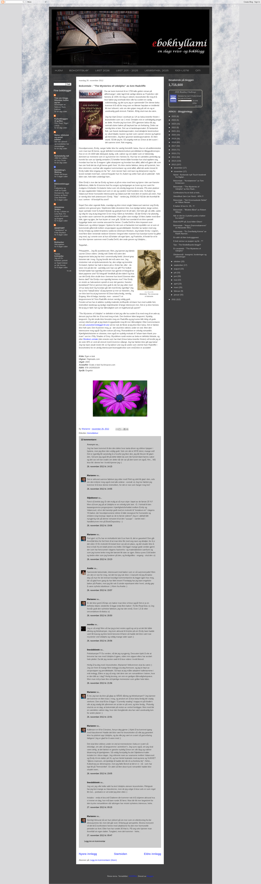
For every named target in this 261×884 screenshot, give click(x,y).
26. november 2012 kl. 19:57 (99, 590)
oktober (177, 261)
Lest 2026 (102, 71)
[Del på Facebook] (124, 429)
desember (178, 168)
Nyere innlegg (88, 853)
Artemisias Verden (59, 208)
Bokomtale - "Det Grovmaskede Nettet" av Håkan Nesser (190, 201)
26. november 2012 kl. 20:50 (99, 615)
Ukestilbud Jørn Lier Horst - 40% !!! (188, 196)
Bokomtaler (79, 71)
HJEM (59, 71)
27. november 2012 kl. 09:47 (99, 835)
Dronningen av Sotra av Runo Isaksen (60, 107)
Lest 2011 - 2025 (127, 71)
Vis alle (69, 271)
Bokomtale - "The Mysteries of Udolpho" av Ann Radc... (186, 188)
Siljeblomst (92, 498)
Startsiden (120, 853)
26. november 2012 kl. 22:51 (99, 717)
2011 (174, 299)
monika (90, 624)
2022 (174, 127)
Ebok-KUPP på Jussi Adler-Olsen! (187, 222)
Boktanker (59, 242)
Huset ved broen (60, 174)
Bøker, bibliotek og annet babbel (61, 137)
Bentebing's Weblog (60, 171)
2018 (174, 142)
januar (177, 295)
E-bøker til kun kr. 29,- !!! (184, 206)
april (176, 284)
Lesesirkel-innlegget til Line (97, 325)
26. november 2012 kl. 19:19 (99, 559)
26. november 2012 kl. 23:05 (99, 773)
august (177, 269)
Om (198, 71)
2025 (174, 116)
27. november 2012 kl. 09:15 (99, 807)
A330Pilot (133, 876)
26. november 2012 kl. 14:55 (99, 489)
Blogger (150, 876)
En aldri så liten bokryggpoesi (186, 237)
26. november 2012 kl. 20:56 (99, 641)
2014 (174, 157)
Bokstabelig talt (61, 156)
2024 (174, 120)
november (178, 171)
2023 (174, 124)
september (179, 265)
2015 (174, 153)
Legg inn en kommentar (94, 841)
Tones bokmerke (58, 255)
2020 (174, 135)
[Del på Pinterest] (127, 429)
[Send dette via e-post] (117, 429)
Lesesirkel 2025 (157, 71)
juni (175, 276)
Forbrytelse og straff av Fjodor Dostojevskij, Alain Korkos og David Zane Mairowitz (61, 193)
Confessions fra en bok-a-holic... (187, 193)
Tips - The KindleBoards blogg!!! (187, 245)
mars (176, 287)
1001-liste (182, 71)
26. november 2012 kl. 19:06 (99, 525)
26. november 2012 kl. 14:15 (99, 466)
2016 (174, 150)
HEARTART (59, 228)
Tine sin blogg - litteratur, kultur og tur (61, 100)
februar (177, 291)
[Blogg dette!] (119, 429)
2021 (174, 131)
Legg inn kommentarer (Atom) (103, 860)
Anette (90, 568)
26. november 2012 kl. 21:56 (99, 683)
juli (175, 272)
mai (176, 280)
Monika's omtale (90, 339)
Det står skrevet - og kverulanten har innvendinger (61, 144)
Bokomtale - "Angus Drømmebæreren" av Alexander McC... (189, 226)
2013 (174, 161)
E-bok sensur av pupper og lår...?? (188, 241)
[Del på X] (122, 429)
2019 (174, 138)
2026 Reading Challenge (185, 91)
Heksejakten (59, 244)
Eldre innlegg (152, 853)
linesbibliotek (93, 650)
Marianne (91, 475)
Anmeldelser (92, 433)
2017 (174, 146)
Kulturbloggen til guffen (61, 120)
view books (198, 106)
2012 (174, 164)
